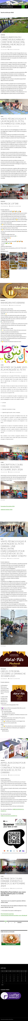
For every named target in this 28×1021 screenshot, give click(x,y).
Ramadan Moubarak (13, 302)
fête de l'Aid (3, 668)
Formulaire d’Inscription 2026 (8, 506)
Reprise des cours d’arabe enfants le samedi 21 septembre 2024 (13, 882)
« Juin (2, 984)
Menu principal (26, 6)
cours (2, 364)
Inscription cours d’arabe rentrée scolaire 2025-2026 (12, 467)
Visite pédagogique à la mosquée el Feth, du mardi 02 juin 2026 (13, 121)
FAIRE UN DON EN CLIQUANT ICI (9, 815)
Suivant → (20, 922)
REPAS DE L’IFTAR (9, 203)
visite (2, 116)
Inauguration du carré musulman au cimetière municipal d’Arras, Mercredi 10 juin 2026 (13, 42)
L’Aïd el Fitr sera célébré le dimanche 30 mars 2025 (13, 673)
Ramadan (3, 201)
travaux (3, 760)
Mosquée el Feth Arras (7, 7)
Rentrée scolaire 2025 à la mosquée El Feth (14, 368)
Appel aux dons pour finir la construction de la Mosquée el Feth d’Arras (13, 767)
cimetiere (3, 34)
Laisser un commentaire (14, 49)
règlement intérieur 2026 (6, 509)
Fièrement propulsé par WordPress (7, 1019)
